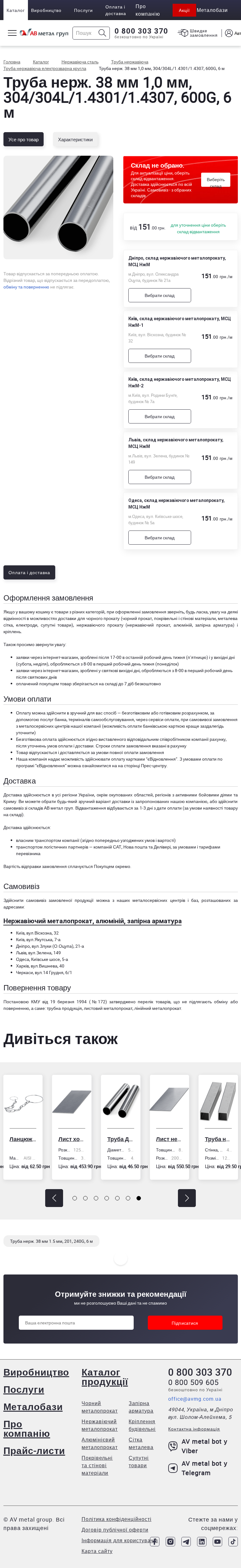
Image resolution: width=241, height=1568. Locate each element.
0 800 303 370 (141, 31)
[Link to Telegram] (186, 1541)
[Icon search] (102, 33)
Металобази (33, 1406)
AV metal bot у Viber (205, 1446)
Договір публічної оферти (115, 1529)
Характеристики (75, 139)
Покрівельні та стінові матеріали (97, 1465)
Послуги (83, 10)
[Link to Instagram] (170, 1541)
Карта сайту (97, 1551)
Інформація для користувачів (120, 1540)
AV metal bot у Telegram (205, 1468)
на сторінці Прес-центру (142, 765)
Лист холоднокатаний (50, 1139)
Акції (184, 10)
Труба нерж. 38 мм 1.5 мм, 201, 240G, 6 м (51, 1241)
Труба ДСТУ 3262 (98, 1139)
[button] (54, 1198)
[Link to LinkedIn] (201, 1541)
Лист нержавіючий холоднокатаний (147, 1139)
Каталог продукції (105, 1377)
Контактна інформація (194, 1429)
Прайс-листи (34, 1450)
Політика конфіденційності (117, 1519)
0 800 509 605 (193, 1382)
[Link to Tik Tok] (233, 1541)
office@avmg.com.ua (195, 1398)
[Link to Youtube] (217, 1541)
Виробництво (46, 10)
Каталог (16, 10)
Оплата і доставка (115, 10)
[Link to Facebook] (154, 1541)
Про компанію (26, 1428)
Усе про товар (23, 139)
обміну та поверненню (26, 287)
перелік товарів (154, 1002)
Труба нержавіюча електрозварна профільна (196, 1139)
